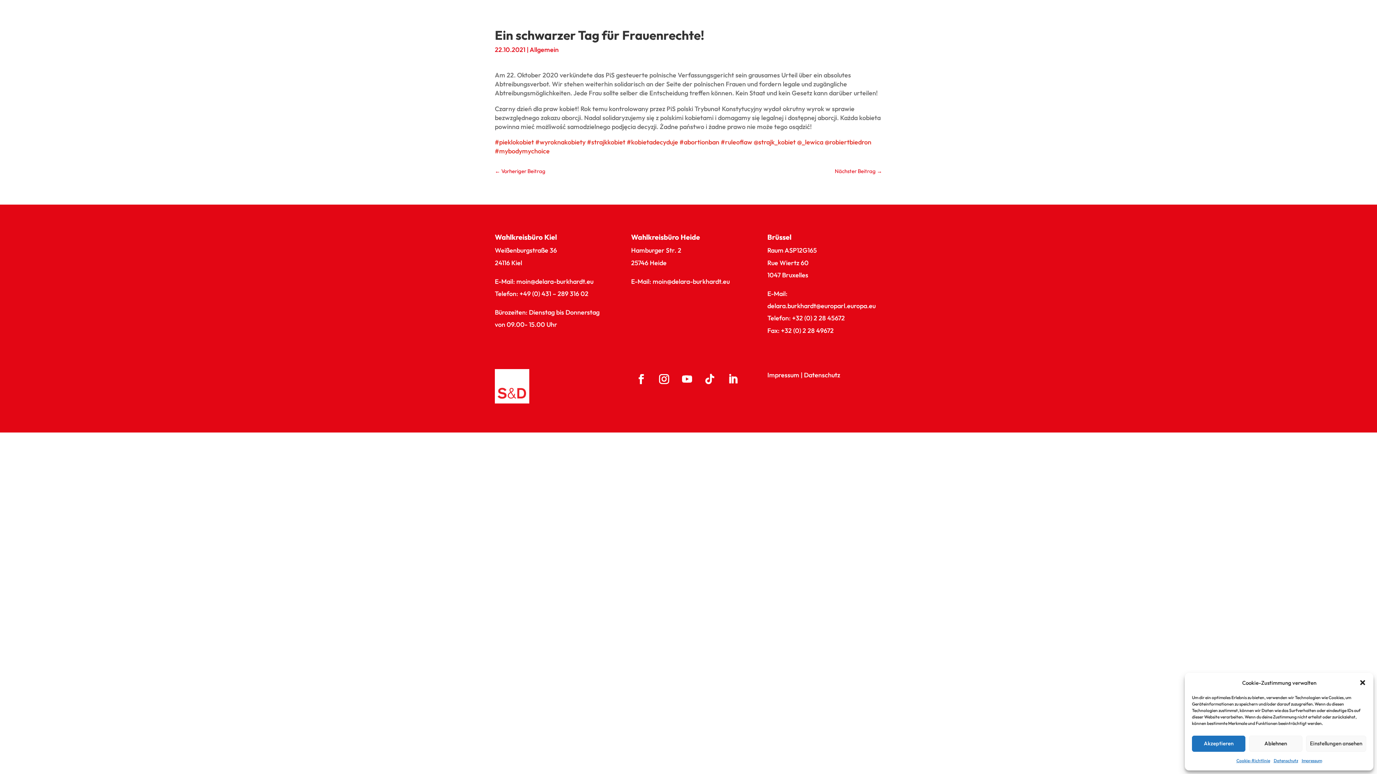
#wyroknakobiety (560, 142)
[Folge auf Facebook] (641, 379)
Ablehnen (1275, 743)
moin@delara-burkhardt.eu (554, 281)
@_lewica (810, 142)
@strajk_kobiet (775, 142)
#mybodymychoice (522, 151)
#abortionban (699, 142)
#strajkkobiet (606, 142)
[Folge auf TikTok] (710, 379)
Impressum (1312, 760)
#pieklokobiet (514, 142)
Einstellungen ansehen (1336, 743)
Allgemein (544, 50)
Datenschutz (1286, 760)
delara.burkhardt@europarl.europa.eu (821, 306)
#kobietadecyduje (652, 142)
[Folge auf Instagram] (664, 379)
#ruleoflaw (736, 142)
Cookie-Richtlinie (1253, 760)
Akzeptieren (1219, 743)
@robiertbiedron (848, 142)
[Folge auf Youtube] (687, 379)
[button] (1362, 682)
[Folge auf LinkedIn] (733, 379)
